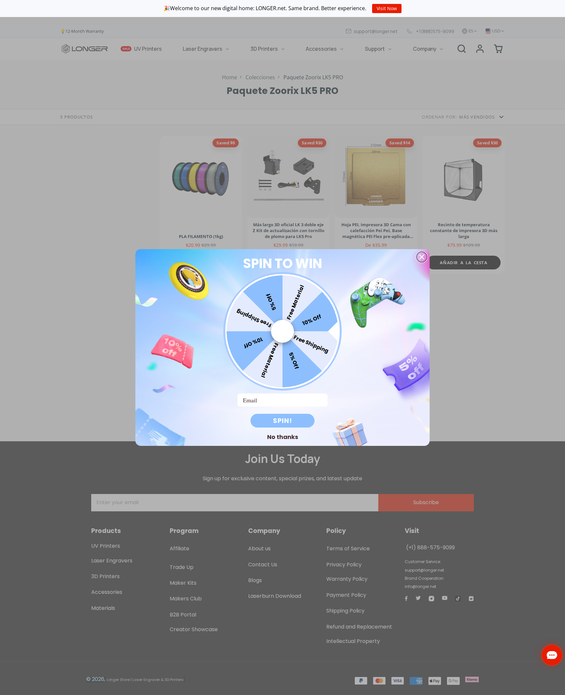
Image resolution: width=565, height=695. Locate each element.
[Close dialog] (422, 257)
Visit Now (387, 8)
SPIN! (282, 420)
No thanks (282, 436)
